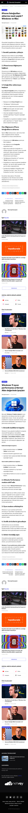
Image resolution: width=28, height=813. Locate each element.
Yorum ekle (14, 288)
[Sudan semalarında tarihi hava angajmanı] (5, 758)
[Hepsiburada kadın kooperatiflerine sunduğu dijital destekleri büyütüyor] (14, 249)
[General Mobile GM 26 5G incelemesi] (14, 362)
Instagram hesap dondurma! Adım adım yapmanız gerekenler (8, 202)
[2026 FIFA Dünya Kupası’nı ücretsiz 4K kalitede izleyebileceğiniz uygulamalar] (14, 271)
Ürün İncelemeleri (6, 314)
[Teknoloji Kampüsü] (14, 2)
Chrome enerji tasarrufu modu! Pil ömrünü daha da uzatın (7, 573)
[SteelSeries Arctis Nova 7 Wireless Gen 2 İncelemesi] (14, 320)
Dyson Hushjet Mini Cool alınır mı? (14, 350)
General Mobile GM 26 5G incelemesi (14, 371)
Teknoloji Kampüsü (5, 22)
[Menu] (2, 2)
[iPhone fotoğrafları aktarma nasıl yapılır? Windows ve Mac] (14, 32)
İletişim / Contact (14, 805)
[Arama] (26, 2)
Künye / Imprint (20, 801)
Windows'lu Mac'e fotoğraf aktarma (10, 185)
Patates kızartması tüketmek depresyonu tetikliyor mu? (20, 202)
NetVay (20, 775)
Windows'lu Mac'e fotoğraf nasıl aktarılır (11, 187)
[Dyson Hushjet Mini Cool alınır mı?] (14, 342)
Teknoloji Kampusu (5, 6)
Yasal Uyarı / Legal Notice (8, 801)
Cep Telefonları (6, 356)
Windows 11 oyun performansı (8, 556)
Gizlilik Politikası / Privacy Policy (13, 803)
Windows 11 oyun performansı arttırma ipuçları (12, 559)
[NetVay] (14, 783)
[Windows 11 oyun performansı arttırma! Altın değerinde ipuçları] (14, 404)
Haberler (11, 6)
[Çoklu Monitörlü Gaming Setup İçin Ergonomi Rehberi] (14, 227)
